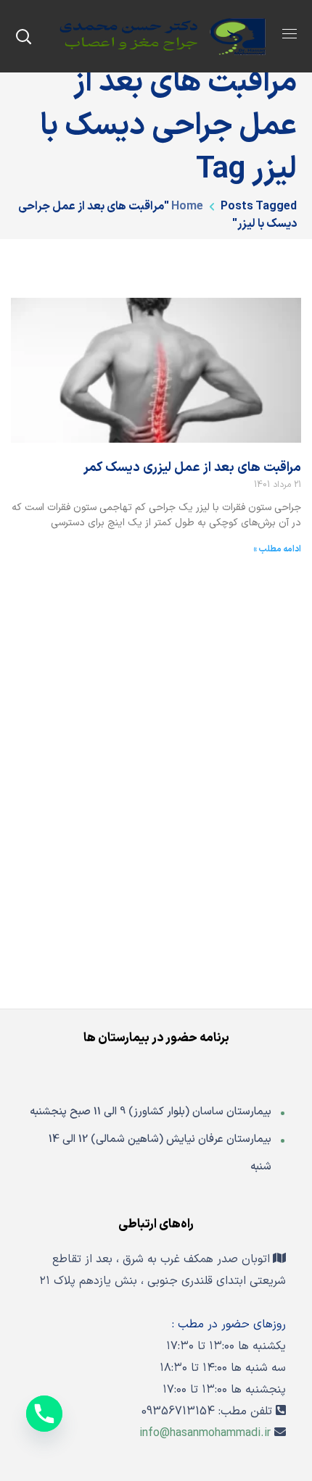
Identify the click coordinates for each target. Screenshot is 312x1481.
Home (187, 206)
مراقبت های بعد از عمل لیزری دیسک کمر (192, 467)
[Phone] (44, 1414)
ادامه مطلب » (277, 549)
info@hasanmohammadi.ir (205, 1433)
